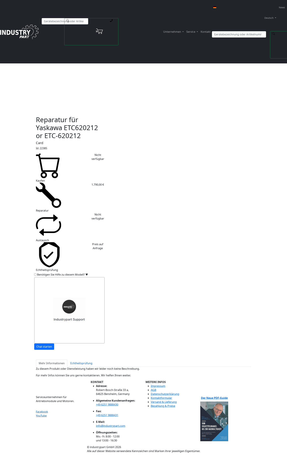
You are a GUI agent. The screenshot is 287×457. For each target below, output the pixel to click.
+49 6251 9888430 (107, 404)
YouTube (41, 415)
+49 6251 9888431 (107, 415)
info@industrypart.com (110, 426)
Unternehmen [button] (172, 32)
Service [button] (191, 32)
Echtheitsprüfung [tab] (81, 363)
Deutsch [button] (268, 17)
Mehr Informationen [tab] (52, 363)
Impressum (158, 386)
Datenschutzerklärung (165, 394)
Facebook (42, 412)
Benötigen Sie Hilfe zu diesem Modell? (62, 274)
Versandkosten (118, 78)
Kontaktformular (161, 398)
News (282, 7)
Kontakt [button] (206, 32)
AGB (153, 390)
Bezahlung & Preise (163, 406)
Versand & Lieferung (164, 402)
